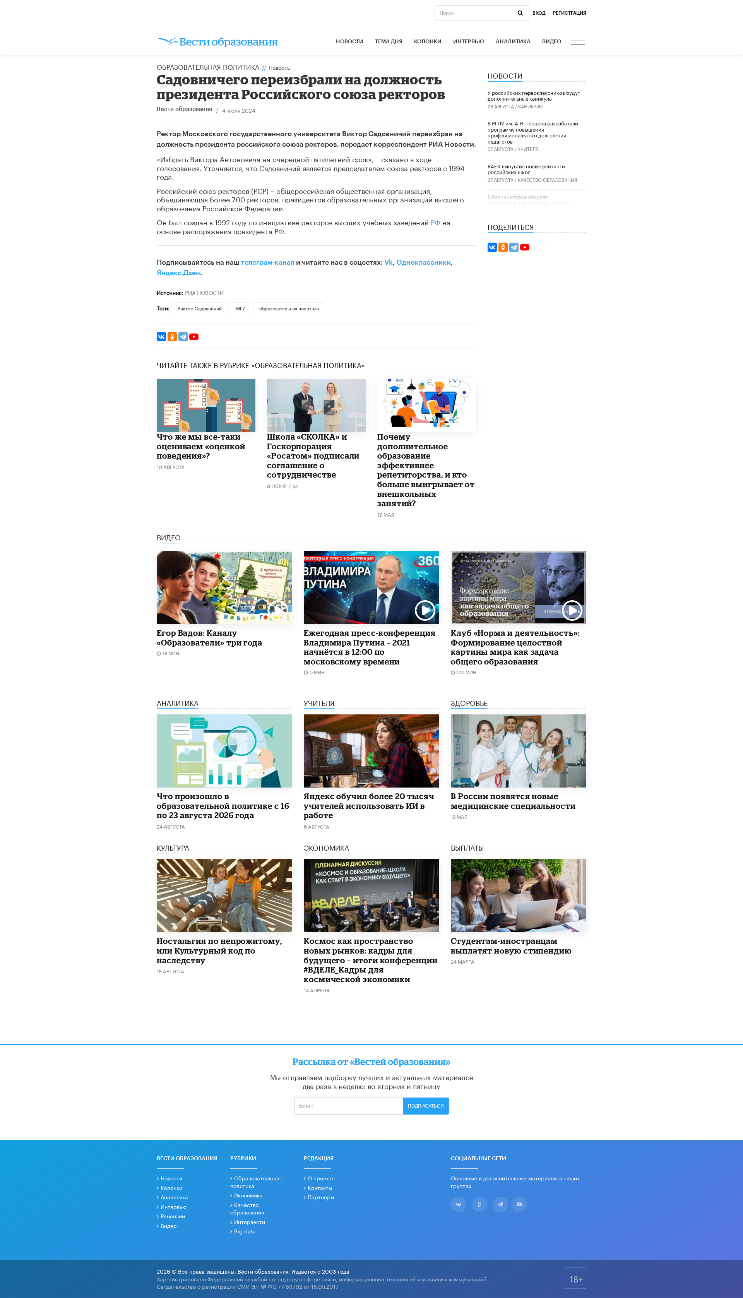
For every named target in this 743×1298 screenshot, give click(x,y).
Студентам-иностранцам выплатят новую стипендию (511, 945)
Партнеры (321, 1196)
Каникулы (530, 106)
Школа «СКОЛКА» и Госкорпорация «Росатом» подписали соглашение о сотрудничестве (313, 455)
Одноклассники (423, 262)
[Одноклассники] (172, 336)
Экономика (248, 1194)
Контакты (320, 1187)
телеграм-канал (267, 262)
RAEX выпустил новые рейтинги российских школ (526, 169)
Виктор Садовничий (200, 308)
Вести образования (184, 109)
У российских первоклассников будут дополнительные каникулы (534, 95)
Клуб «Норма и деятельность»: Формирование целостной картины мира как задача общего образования (515, 647)
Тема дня (388, 42)
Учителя (528, 148)
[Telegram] (183, 336)
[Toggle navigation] (578, 42)
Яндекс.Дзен (178, 272)
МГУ (240, 308)
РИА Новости (204, 292)
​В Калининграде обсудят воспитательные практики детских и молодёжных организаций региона (531, 202)
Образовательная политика (208, 66)
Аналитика (513, 42)
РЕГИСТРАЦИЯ (569, 13)
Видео (551, 42)
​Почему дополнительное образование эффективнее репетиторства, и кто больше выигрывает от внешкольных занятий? (426, 470)
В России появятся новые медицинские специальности (513, 800)
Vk (388, 262)
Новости (349, 42)
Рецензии (173, 1215)
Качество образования (547, 179)
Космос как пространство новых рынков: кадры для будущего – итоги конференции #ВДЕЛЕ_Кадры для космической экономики (371, 959)
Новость (279, 67)
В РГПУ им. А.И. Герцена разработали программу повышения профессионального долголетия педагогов (533, 132)
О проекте (321, 1177)
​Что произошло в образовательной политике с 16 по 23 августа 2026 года (223, 805)
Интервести (249, 1221)
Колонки (428, 42)
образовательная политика (289, 308)
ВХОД (539, 13)
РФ (435, 221)
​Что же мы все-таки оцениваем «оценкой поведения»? (201, 446)
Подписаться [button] (426, 1106)
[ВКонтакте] (161, 336)
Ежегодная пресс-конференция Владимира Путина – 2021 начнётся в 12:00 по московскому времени (370, 647)
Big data (245, 1230)
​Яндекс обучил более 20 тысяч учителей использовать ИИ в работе (369, 805)
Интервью (468, 42)
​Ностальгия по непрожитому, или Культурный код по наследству (219, 950)
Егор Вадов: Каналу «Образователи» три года (209, 637)
